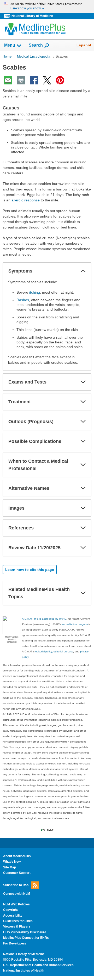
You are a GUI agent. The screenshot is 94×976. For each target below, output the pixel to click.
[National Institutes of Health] (7, 16)
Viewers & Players (17, 926)
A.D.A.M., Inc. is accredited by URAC (44, 618)
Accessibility (12, 915)
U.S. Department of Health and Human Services (38, 965)
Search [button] (36, 45)
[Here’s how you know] (47, 6)
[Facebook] (34, 80)
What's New (12, 861)
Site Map (9, 867)
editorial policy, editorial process (54, 651)
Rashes (22, 300)
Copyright (10, 910)
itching (34, 292)
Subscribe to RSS (16, 885)
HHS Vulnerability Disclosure (24, 932)
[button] (83, 271)
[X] (47, 80)
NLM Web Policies (16, 904)
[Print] (21, 80)
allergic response (25, 200)
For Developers (14, 943)
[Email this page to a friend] (8, 80)
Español (84, 45)
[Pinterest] (60, 80)
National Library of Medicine (32, 16)
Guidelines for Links (18, 921)
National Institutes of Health (23, 970)
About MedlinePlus (17, 856)
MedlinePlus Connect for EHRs (26, 938)
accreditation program (75, 624)
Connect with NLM (16, 893)
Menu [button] (9, 45)
